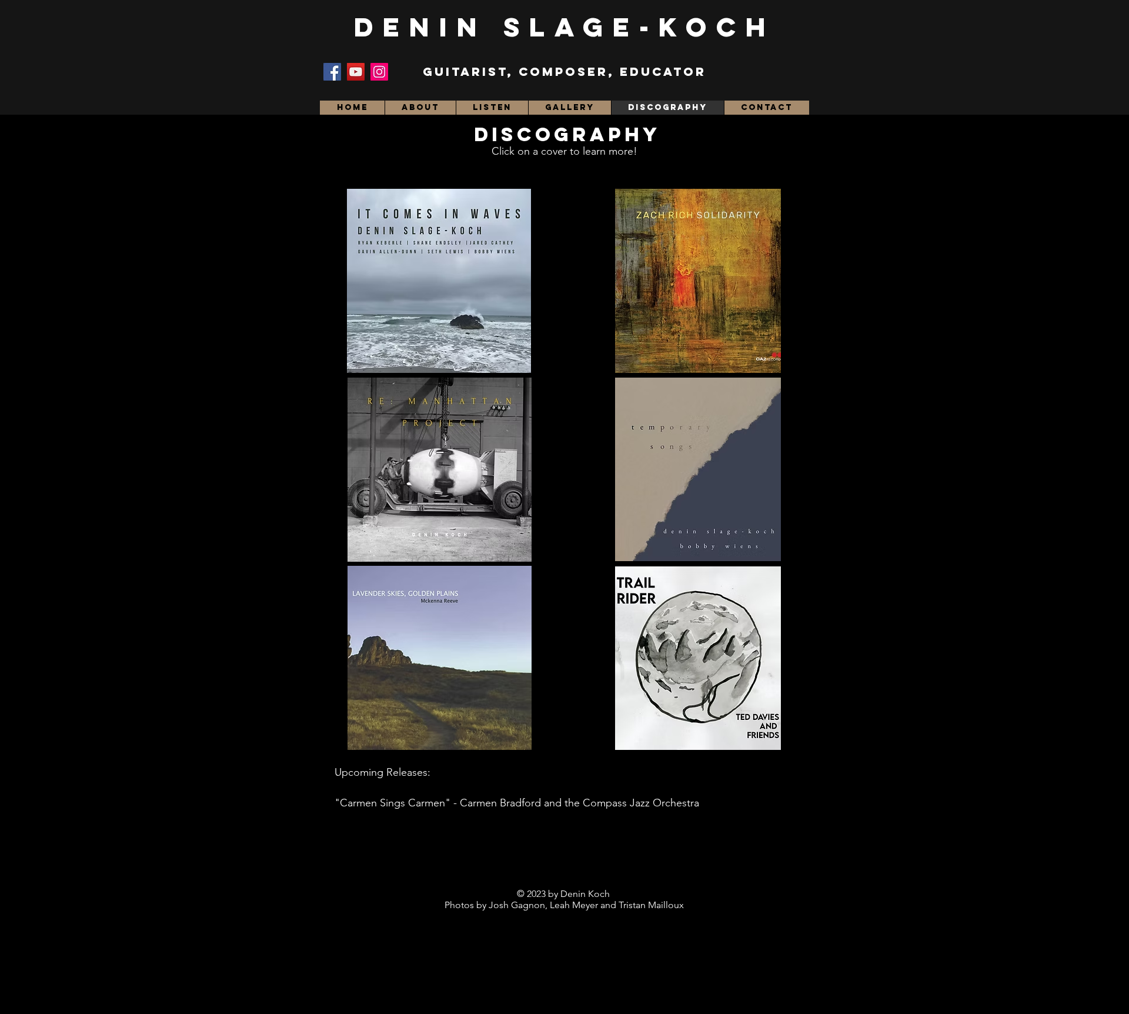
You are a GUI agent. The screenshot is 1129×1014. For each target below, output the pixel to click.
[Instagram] (379, 72)
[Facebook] (332, 72)
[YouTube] (356, 72)
